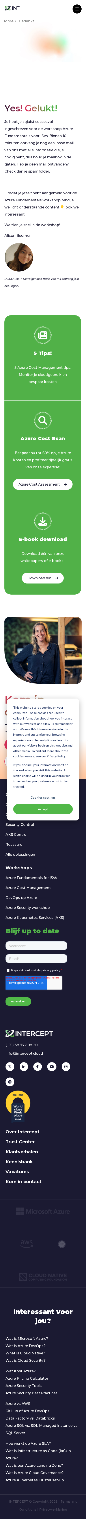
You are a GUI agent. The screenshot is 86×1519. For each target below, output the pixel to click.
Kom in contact (23, 1181)
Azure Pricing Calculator (27, 1378)
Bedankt (26, 21)
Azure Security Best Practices (32, 1393)
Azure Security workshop (28, 908)
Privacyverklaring (53, 1509)
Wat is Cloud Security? (26, 1360)
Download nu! (39, 578)
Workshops (19, 867)
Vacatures (17, 1171)
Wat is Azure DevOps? (26, 1346)
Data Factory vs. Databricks (30, 1418)
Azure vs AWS (18, 1404)
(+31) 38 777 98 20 (22, 1045)
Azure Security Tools (24, 1386)
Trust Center (20, 1141)
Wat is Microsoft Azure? (27, 1338)
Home (7, 21)
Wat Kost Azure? (21, 1371)
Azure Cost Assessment (39, 484)
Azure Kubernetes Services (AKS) (35, 918)
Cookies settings (43, 797)
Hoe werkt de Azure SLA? (28, 1443)
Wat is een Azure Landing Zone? (34, 1465)
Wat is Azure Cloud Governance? (35, 1473)
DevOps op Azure (21, 898)
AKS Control (16, 834)
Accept (43, 809)
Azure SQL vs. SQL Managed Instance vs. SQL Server (42, 1429)
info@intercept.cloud (24, 1053)
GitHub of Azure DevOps (27, 1411)
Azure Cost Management (28, 888)
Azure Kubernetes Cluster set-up (35, 1480)
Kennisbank (19, 1161)
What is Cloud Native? (25, 1353)
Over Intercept (22, 1131)
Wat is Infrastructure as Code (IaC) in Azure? (38, 1454)
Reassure (14, 844)
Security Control (20, 825)
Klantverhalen (22, 1151)
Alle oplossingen (20, 854)
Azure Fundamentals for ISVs (31, 878)
